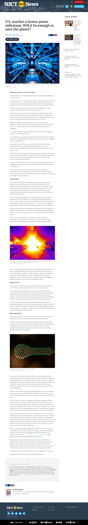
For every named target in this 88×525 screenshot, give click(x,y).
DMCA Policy (52, 509)
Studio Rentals (35, 509)
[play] (67, 6)
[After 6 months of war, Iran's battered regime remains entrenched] (69, 23)
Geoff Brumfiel (15, 34)
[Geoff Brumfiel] (8, 493)
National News (77, 21)
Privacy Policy (52, 507)
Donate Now (79, 1)
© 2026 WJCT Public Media (12, 516)
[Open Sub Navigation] (16, 9)
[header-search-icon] (72, 2)
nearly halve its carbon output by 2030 (35, 434)
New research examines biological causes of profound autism (72, 66)
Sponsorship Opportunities (71, 507)
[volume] (71, 6)
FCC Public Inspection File (37, 507)
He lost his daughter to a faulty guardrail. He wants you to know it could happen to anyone (73, 76)
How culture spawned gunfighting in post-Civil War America (72, 58)
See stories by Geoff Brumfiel (20, 494)
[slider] (69, 6)
